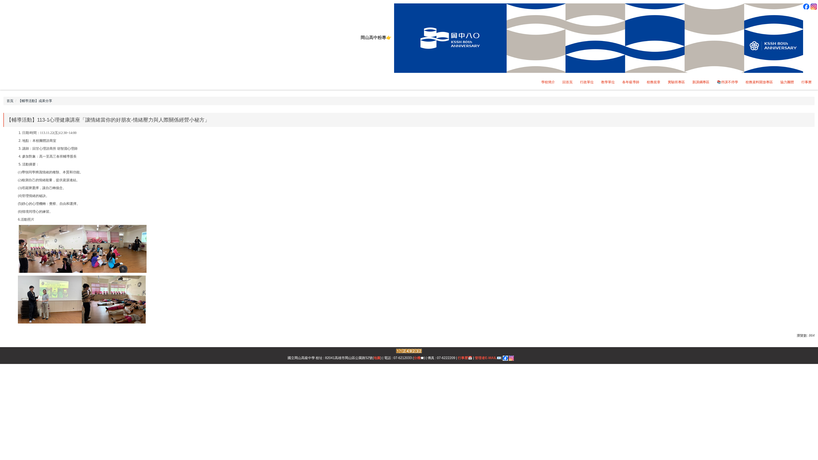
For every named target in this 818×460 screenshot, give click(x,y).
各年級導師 (630, 82)
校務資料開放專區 (759, 82)
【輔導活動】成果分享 (35, 101)
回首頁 (567, 82)
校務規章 (653, 82)
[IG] (511, 358)
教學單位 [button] (608, 82)
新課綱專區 (700, 82)
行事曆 (806, 82)
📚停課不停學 (727, 82)
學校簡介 (548, 82)
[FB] (505, 358)
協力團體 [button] (787, 82)
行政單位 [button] (587, 82)
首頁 (10, 101)
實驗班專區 (676, 82)
